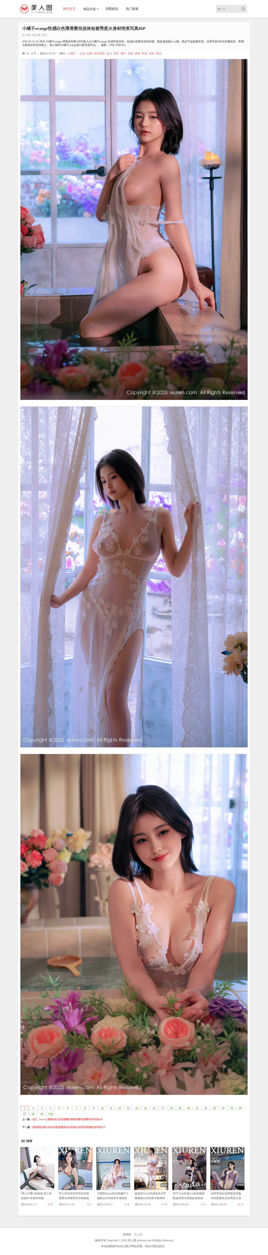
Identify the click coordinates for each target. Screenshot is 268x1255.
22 (205, 1108)
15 (145, 1108)
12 (119, 1108)
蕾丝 (116, 53)
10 (102, 1108)
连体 (151, 53)
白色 (82, 53)
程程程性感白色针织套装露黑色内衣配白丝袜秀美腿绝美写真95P (69, 1127)
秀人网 (36, 35)
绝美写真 (99, 53)
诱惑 (158, 53)
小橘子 (72, 53)
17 (162, 1108)
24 (223, 1108)
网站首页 (69, 8)
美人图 (26, 35)
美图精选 (112, 8)
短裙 (89, 53)
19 (180, 1108)
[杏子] (189, 1172)
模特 (137, 53)
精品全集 (89, 9)
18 (171, 1108)
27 (24, 1113)
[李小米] (75, 1172)
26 (240, 1108)
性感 (144, 53)
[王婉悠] (113, 1172)
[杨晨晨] (37, 1172)
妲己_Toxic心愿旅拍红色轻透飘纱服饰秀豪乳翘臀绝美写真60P (67, 1119)
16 (154, 1108)
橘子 (123, 53)
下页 (50, 1114)
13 (128, 1108)
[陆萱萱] (227, 1172)
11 (111, 1108)
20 (188, 1108)
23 (214, 1108)
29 (41, 1113)
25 (231, 1108)
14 (136, 1108)
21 (197, 1108)
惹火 (109, 53)
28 (33, 1113)
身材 (130, 53)
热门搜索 (132, 8)
